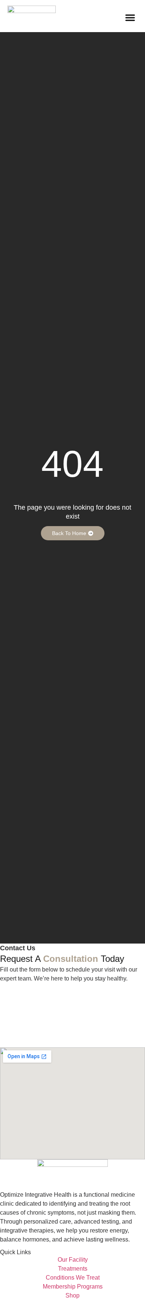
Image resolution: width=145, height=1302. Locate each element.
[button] (130, 17)
